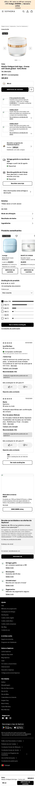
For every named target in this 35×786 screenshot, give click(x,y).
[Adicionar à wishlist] (16, 236)
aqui (24, 732)
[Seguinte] (30, 48)
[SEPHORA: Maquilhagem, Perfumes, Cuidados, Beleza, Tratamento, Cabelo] (10, 11)
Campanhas (28, 734)
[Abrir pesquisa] (23, 11)
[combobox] (17, 293)
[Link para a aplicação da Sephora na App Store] (18, 727)
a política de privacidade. (25, 536)
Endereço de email (7, 544)
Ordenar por (5, 289)
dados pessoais (6, 536)
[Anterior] (4, 48)
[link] (17, 325)
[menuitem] (27, 11)
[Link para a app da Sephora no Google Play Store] (7, 727)
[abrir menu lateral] (2, 11)
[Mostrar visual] (17, 47)
